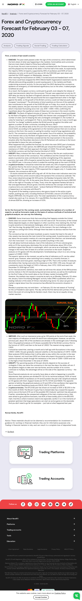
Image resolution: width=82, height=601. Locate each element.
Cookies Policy (60, 593)
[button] (3, 4)
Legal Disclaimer (42, 549)
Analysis (13, 14)
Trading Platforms (51, 452)
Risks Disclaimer (28, 549)
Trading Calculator (59, 46)
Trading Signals (22, 46)
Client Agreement (13, 549)
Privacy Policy (56, 549)
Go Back (10, 432)
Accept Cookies (41, 597)
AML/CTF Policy (69, 549)
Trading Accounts (51, 479)
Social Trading (40, 46)
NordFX (5, 14)
